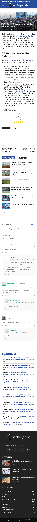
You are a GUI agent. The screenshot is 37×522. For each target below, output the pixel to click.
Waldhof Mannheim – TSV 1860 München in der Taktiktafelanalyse (9, 150)
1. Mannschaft (8, 10)
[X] (13, 138)
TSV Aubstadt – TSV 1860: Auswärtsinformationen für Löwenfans (27, 150)
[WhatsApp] (16, 138)
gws (16, 128)
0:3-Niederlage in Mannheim (25, 36)
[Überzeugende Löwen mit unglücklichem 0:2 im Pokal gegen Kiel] (6, 173)
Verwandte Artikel (8, 158)
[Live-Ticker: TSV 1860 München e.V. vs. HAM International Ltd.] (6, 471)
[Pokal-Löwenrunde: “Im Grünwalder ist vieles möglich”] (6, 198)
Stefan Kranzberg (7, 29)
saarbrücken (21, 128)
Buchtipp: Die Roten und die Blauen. (22, 204)
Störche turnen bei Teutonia (20, 179)
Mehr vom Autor (21, 158)
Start (2, 10)
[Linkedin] (20, 138)
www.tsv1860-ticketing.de (16, 91)
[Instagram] (14, 450)
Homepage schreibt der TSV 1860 (20, 60)
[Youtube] (28, 450)
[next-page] (5, 213)
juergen (17, 332)
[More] (29, 138)
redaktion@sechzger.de (25, 445)
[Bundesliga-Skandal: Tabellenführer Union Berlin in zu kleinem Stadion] (6, 480)
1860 (12, 128)
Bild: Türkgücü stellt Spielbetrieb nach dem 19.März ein (23, 462)
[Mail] (18, 450)
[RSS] (23, 450)
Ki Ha (17, 259)
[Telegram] (24, 138)
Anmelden (32, 224)
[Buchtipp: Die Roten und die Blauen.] (6, 206)
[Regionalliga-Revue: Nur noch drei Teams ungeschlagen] (6, 165)
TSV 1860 (19, 21)
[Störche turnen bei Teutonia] (6, 181)
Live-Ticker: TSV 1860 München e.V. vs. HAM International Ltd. (21, 470)
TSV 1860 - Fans (25, 21)
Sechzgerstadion (12, 21)
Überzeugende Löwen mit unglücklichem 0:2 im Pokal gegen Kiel (22, 173)
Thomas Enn (10, 283)
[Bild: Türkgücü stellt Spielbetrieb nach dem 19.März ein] (6, 463)
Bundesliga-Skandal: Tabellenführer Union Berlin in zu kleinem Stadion (23, 478)
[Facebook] (9, 138)
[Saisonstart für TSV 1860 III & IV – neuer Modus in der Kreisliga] (6, 190)
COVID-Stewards (14, 80)
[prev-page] (3, 213)
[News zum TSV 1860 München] (18, 5)
